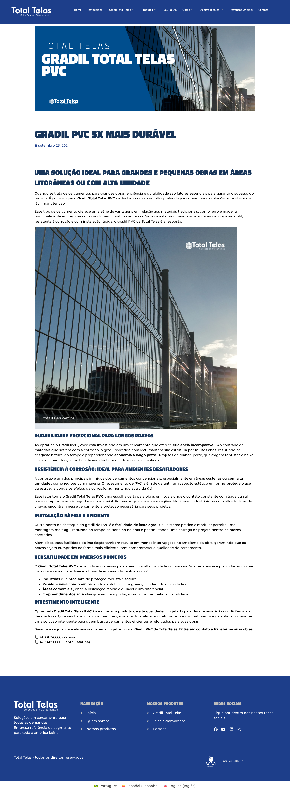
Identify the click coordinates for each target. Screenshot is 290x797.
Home (78, 9)
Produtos (147, 9)
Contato (263, 9)
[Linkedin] (231, 729)
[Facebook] (216, 729)
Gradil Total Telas (120, 9)
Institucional (95, 9)
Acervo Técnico (209, 9)
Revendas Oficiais (241, 9)
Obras (186, 9)
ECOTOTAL (170, 9)
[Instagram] (239, 729)
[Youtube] (223, 729)
